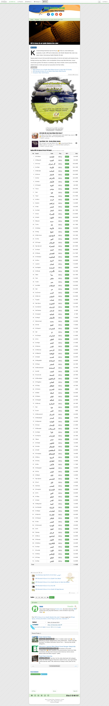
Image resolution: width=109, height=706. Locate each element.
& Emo (35, 674)
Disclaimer (57, 699)
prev (34, 666)
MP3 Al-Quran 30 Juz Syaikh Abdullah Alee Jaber (47, 617)
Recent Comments (34, 672)
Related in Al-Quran (73, 74)
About (46, 699)
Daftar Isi (12, 1)
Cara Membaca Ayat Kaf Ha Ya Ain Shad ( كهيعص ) (48, 575)
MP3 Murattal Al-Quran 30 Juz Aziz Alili (45, 585)
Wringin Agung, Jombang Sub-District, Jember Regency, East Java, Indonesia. (53, 617)
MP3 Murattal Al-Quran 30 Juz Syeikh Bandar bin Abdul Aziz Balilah (52, 582)
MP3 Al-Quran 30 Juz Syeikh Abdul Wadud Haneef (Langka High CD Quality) (52, 69)
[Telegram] (47, 597)
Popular (21, 1)
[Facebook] (36, 597)
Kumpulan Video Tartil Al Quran (41, 73)
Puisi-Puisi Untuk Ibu (45, 656)
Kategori (37, 1)
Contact (62, 699)
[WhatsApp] (44, 597)
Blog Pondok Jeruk (54, 8)
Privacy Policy (51, 699)
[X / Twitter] (39, 597)
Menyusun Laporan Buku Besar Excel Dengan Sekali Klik (57, 646)
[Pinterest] (41, 597)
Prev (34, 691)
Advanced (44, 674)
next (75, 666)
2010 (50, 700)
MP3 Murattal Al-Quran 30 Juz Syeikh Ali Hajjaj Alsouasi (49, 589)
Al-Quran (37, 19)
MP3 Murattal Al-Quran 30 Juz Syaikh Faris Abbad (48, 578)
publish (59, 627)
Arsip (105, 1)
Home (32, 19)
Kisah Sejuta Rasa (45, 637)
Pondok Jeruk (58, 609)
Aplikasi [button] (28, 1)
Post (46, 1)
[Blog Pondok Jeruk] (4, 1)
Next (74, 691)
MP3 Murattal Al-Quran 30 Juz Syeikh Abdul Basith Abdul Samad (49, 71)
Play (61, 156)
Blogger (57, 702)
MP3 (67, 156)
